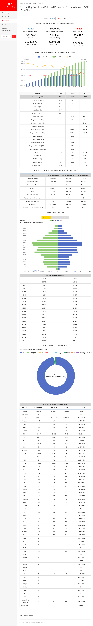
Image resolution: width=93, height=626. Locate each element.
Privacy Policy (34, 622)
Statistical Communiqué (6, 30)
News (4, 25)
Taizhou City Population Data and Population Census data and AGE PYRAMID (54, 8)
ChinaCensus (8, 5)
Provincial (5, 17)
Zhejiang (50, 18)
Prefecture (5, 21)
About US (40, 622)
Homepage (5, 13)
